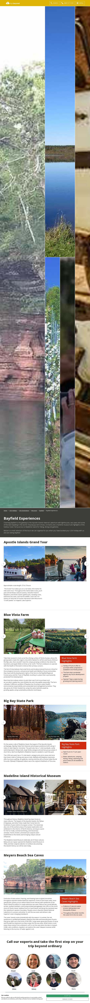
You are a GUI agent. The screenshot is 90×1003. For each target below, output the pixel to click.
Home (5, 510)
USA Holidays (13, 510)
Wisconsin (34, 510)
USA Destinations (24, 510)
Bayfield (41, 510)
